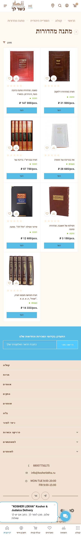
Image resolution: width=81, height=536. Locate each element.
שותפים (7, 403)
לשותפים (8, 451)
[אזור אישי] (67, 6)
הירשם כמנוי (68, 345)
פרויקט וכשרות (11, 432)
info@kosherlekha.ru (43, 472)
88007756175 (41, 465)
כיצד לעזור (9, 422)
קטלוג (6, 365)
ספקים (6, 394)
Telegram (45, 496)
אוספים (7, 384)
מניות (6, 374)
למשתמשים (9, 442)
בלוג (5, 413)
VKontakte (36, 496)
